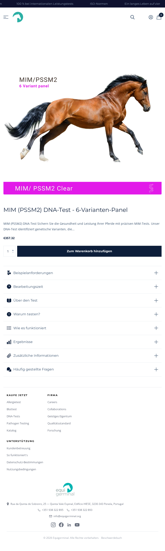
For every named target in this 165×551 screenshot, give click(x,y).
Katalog (11, 430)
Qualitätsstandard (59, 423)
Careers (52, 402)
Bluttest (12, 409)
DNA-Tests (13, 416)
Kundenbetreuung (18, 448)
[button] (14, 247)
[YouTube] (77, 524)
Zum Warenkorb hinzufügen (89, 251)
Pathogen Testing (18, 423)
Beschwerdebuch (111, 538)
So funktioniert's (17, 455)
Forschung (54, 430)
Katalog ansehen (5, 17)
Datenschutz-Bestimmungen (25, 462)
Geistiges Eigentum (59, 416)
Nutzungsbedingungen (21, 469)
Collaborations (56, 409)
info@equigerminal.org (67, 516)
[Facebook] (61, 524)
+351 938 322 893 (81, 510)
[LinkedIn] (69, 524)
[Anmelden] (150, 17)
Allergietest (14, 402)
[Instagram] (53, 524)
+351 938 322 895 (52, 510)
